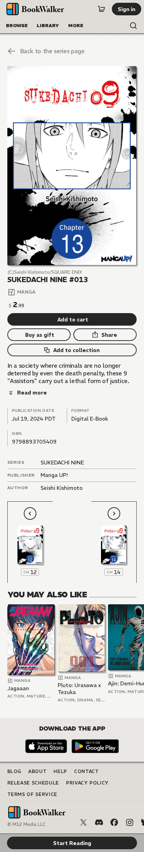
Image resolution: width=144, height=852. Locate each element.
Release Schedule (33, 783)
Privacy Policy (87, 783)
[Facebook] (114, 822)
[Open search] (133, 25)
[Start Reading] (72, 165)
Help (60, 771)
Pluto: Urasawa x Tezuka (79, 688)
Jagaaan (18, 688)
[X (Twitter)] (83, 822)
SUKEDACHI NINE (62, 462)
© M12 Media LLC (26, 824)
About (37, 771)
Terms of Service (32, 794)
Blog (14, 771)
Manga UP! (54, 475)
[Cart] (101, 9)
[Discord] (99, 822)
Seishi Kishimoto (61, 488)
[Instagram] (129, 822)
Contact (86, 771)
